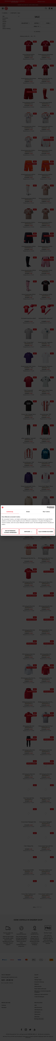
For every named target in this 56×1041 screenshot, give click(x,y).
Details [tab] (28, 511)
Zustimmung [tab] (9, 511)
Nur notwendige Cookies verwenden (10, 531)
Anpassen (27, 531)
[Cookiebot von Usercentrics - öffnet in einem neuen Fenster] (48, 507)
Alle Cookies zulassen (45, 531)
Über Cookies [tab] (46, 511)
